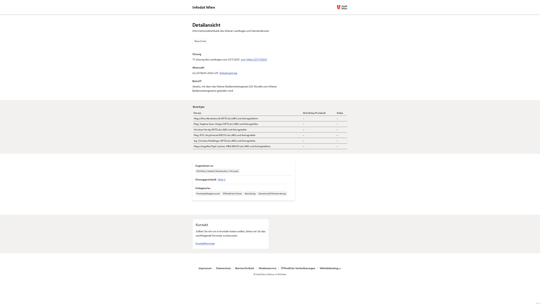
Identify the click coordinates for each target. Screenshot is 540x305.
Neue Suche (200, 41)
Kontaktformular (205, 243)
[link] (254, 59)
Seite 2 (221, 179)
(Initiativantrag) (228, 73)
